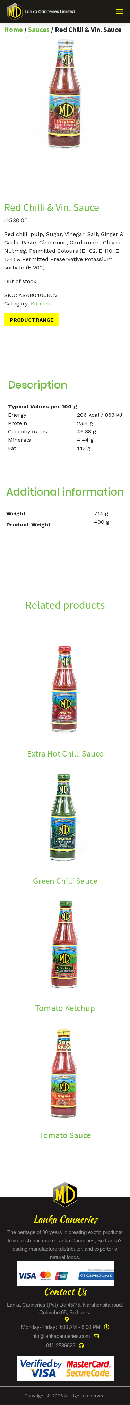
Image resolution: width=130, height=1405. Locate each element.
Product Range (31, 319)
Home (13, 29)
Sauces (39, 29)
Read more (18, 765)
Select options (23, 1019)
